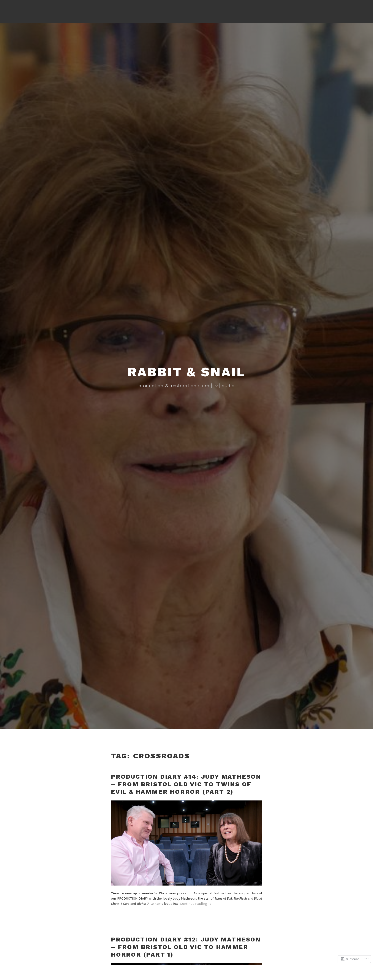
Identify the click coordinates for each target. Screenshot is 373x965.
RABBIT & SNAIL (186, 372)
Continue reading (196, 904)
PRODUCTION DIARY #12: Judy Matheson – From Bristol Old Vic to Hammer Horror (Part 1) (186, 947)
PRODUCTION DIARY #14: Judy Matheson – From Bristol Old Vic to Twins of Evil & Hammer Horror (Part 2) (186, 784)
